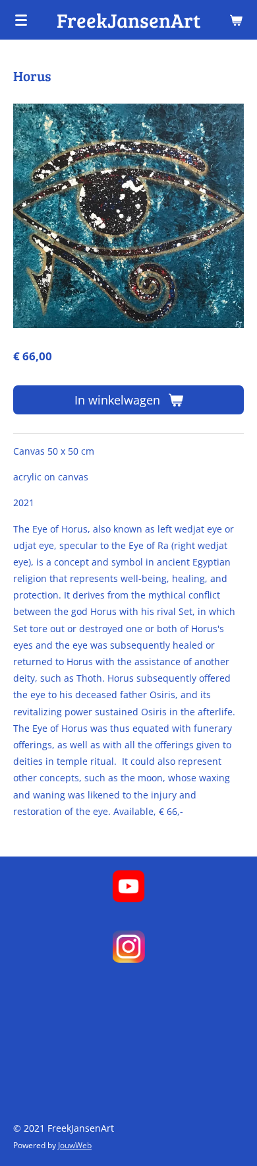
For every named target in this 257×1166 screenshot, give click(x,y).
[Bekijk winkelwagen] (235, 20)
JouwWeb (75, 1145)
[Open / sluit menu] (21, 20)
